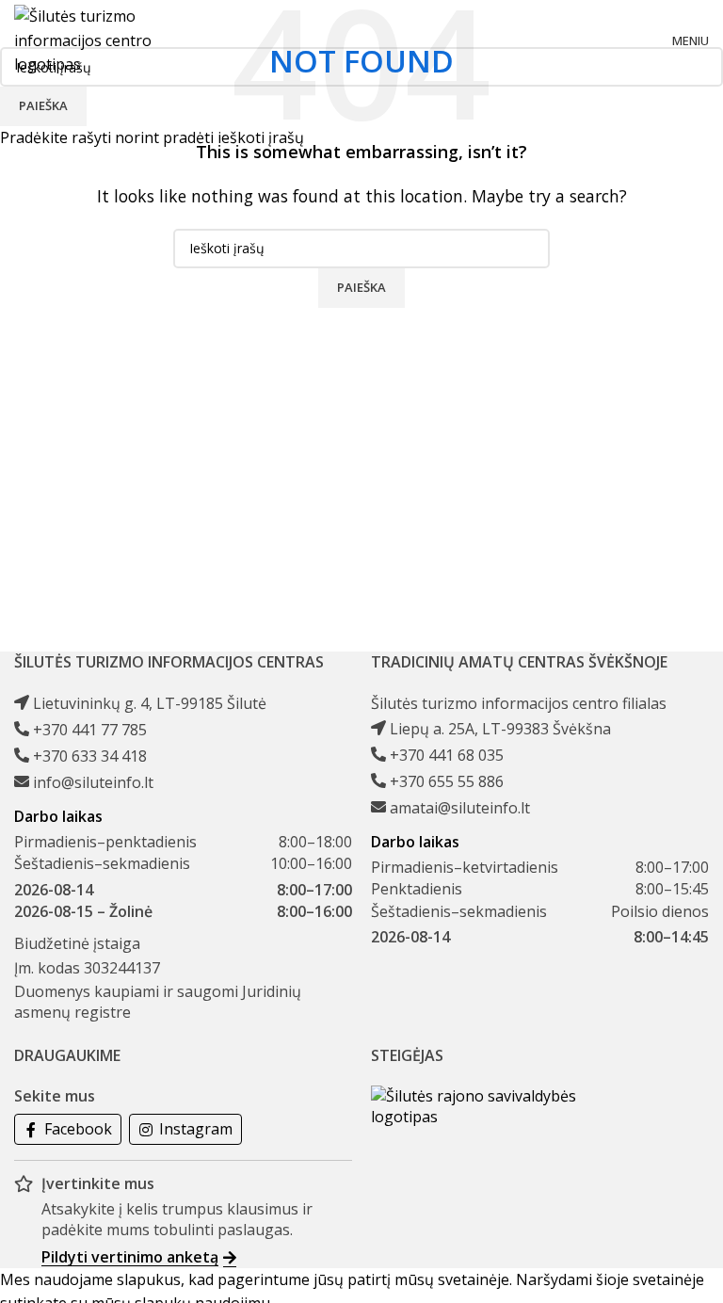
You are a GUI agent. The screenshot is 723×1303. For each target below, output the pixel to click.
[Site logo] (98, 39)
